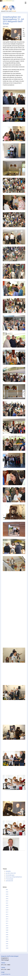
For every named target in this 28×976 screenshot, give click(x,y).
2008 (7, 930)
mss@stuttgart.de (5, 974)
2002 (7, 943)
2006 (7, 934)
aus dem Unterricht (11, 873)
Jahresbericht (9, 880)
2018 (7, 909)
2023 (7, 898)
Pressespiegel (9, 878)
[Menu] (25, 2)
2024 (7, 896)
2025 (7, 894)
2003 (7, 941)
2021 (7, 903)
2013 (7, 918)
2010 (7, 925)
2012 (7, 921)
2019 (7, 907)
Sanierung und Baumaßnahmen (14, 877)
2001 (7, 945)
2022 (7, 900)
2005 (7, 936)
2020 (7, 905)
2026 (7, 891)
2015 (7, 914)
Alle (7, 889)
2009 (7, 927)
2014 (7, 916)
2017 (7, 912)
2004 (7, 939)
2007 (7, 932)
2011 (7, 923)
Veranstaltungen (10, 875)
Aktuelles (8, 871)
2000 (7, 948)
